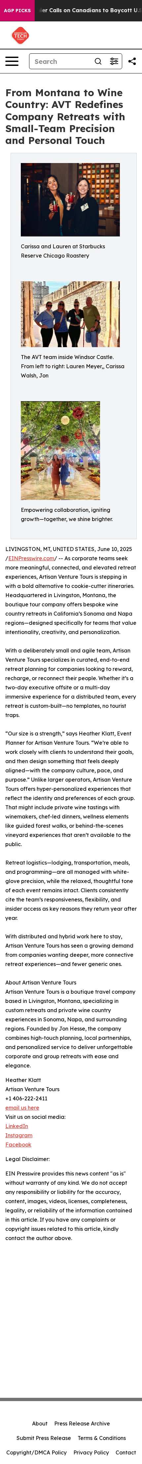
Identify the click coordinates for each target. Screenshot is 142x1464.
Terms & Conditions (102, 1438)
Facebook (18, 1144)
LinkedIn (16, 1126)
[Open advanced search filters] (114, 61)
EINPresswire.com (31, 558)
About (40, 1423)
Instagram (18, 1135)
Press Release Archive (82, 1423)
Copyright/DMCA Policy (36, 1452)
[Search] (98, 61)
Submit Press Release (44, 1438)
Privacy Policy (91, 1452)
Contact (126, 1452)
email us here (22, 1107)
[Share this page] (132, 61)
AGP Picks (17, 11)
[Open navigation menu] (11, 61)
